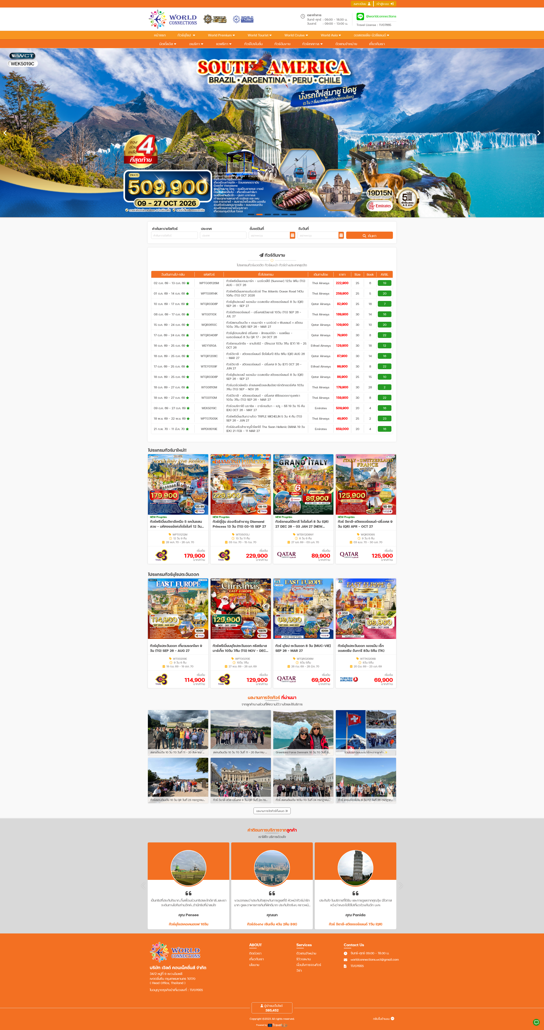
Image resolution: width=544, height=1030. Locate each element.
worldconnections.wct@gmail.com (375, 959)
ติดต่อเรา (255, 953)
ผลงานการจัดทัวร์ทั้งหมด (270, 811)
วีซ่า (299, 970)
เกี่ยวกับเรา (256, 959)
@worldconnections (381, 16)
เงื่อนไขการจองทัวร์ (308, 964)
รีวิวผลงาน (303, 959)
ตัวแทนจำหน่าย (306, 953)
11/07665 (357, 966)
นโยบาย (254, 964)
